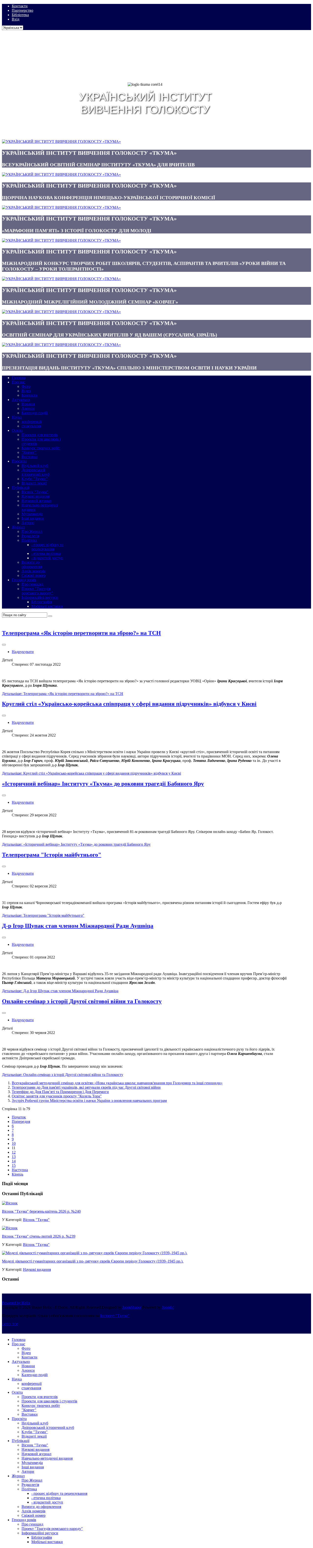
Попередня (21, 1121)
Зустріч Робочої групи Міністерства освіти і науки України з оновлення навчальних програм (89, 1100)
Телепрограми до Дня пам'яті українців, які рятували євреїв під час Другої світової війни (86, 1087)
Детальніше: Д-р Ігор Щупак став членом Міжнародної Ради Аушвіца (60, 991)
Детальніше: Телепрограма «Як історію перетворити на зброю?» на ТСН (62, 694)
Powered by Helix (16, 1303)
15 (14, 1165)
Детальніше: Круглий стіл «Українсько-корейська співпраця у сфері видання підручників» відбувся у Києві (91, 773)
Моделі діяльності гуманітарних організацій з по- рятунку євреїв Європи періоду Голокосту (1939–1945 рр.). (92, 1261)
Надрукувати (23, 652)
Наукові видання (37, 1269)
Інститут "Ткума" (115, 1316)
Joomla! (168, 1307)
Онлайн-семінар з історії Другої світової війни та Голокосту (82, 1001)
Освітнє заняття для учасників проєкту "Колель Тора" (57, 1096)
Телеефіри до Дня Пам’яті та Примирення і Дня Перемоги (60, 1092)
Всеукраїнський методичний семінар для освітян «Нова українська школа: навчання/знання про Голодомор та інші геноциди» (117, 1083)
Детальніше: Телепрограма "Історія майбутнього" (43, 915)
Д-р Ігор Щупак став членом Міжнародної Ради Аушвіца (77, 926)
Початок (19, 1117)
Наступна (20, 1170)
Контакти (20, 6)
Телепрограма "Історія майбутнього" (51, 855)
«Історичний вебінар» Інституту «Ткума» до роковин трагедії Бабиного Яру (103, 783)
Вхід (15, 19)
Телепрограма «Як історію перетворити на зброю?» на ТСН (81, 633)
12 (14, 1152)
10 (14, 1143)
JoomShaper (131, 1307)
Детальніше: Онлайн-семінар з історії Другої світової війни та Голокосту (62, 1075)
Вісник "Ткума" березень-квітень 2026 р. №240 (41, 1211)
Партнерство (22, 10)
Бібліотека (20, 15)
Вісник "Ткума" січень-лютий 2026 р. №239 (38, 1236)
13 (14, 1157)
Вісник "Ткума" (36, 1220)
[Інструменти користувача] (4, 644)
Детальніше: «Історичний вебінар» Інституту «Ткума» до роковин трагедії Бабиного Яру (76, 844)
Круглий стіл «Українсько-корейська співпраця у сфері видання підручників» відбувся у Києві (129, 704)
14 (14, 1161)
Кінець (17, 1174)
